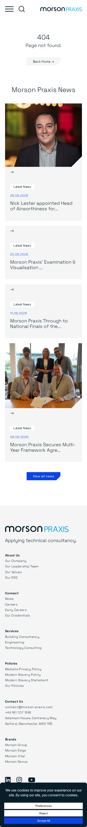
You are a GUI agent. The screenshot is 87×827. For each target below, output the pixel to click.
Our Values (13, 572)
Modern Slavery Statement (26, 680)
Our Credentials (17, 615)
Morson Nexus (16, 761)
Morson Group (16, 745)
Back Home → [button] (43, 61)
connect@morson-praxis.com (29, 707)
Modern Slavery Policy (23, 674)
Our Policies (14, 685)
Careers (11, 604)
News (9, 598)
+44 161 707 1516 (18, 712)
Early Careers (16, 610)
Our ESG (11, 577)
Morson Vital (15, 756)
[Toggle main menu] (9, 9)
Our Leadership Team (22, 566)
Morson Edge (15, 750)
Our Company (15, 561)
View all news (43, 476)
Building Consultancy (22, 636)
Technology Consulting (23, 647)
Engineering (14, 642)
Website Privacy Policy (23, 669)
